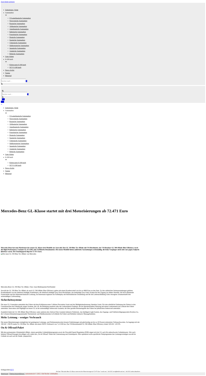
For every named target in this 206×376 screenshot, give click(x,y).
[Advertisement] (103, 192)
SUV (12, 370)
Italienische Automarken (17, 32)
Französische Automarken (18, 34)
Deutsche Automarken (17, 37)
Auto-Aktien (9, 56)
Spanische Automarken (17, 40)
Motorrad (8, 76)
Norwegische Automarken (18, 21)
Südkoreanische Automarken (19, 46)
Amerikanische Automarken (18, 29)
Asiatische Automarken (17, 51)
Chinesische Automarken (17, 43)
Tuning (7, 73)
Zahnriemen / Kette (11, 10)
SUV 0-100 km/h (15, 67)
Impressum (4, 374)
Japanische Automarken (17, 48)
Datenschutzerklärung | (17, 374)
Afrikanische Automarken (18, 26)
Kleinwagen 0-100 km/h (17, 65)
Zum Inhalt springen (8, 2)
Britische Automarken (16, 54)
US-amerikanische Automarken (20, 18)
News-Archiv (9, 70)
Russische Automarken (17, 24)
